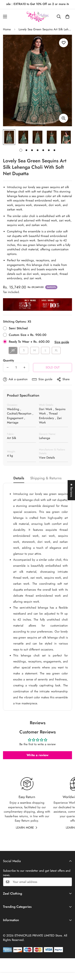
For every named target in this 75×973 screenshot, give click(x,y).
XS (13, 350)
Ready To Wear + (29, 341)
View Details (47, 457)
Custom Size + (27, 335)
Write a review (37, 755)
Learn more (25, 827)
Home (7, 29)
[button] (67, 16)
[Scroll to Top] (68, 952)
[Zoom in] (63, 118)
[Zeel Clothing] (38, 16)
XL (56, 350)
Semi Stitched (18, 328)
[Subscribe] (67, 881)
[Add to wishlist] (63, 42)
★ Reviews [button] (71, 490)
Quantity (8, 360)
